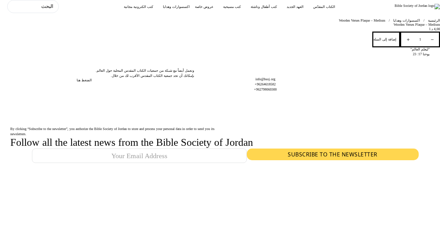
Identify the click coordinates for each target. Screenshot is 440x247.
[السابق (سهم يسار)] (12, 123)
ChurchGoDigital (241, 176)
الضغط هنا (84, 80)
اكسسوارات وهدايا (406, 20)
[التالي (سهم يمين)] (428, 123)
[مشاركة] (22, 7)
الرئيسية (434, 20)
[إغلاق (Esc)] (7, 7)
